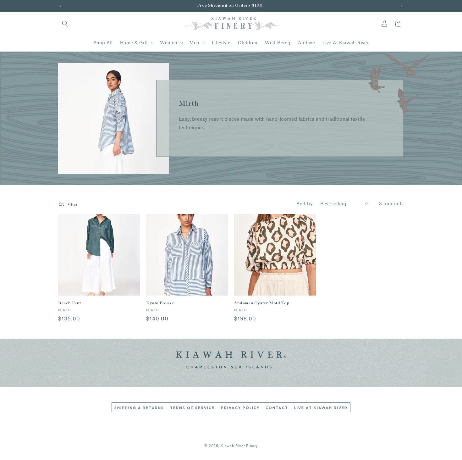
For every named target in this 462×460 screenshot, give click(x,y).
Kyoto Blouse (160, 303)
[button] (65, 23)
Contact (277, 408)
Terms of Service (192, 408)
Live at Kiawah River (321, 408)
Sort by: (305, 203)
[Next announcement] (402, 6)
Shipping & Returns (139, 408)
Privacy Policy (240, 408)
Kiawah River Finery (239, 445)
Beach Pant (69, 303)
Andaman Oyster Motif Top (261, 303)
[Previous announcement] (60, 6)
